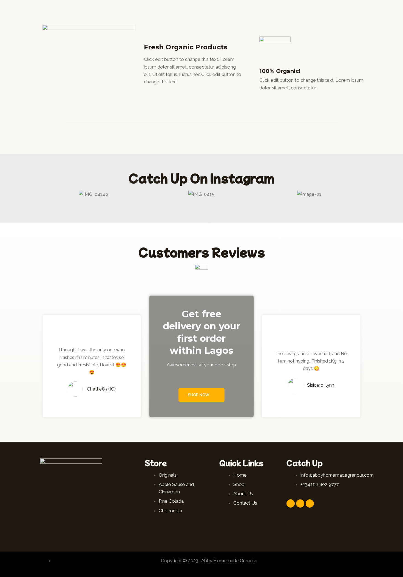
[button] (45, 194)
